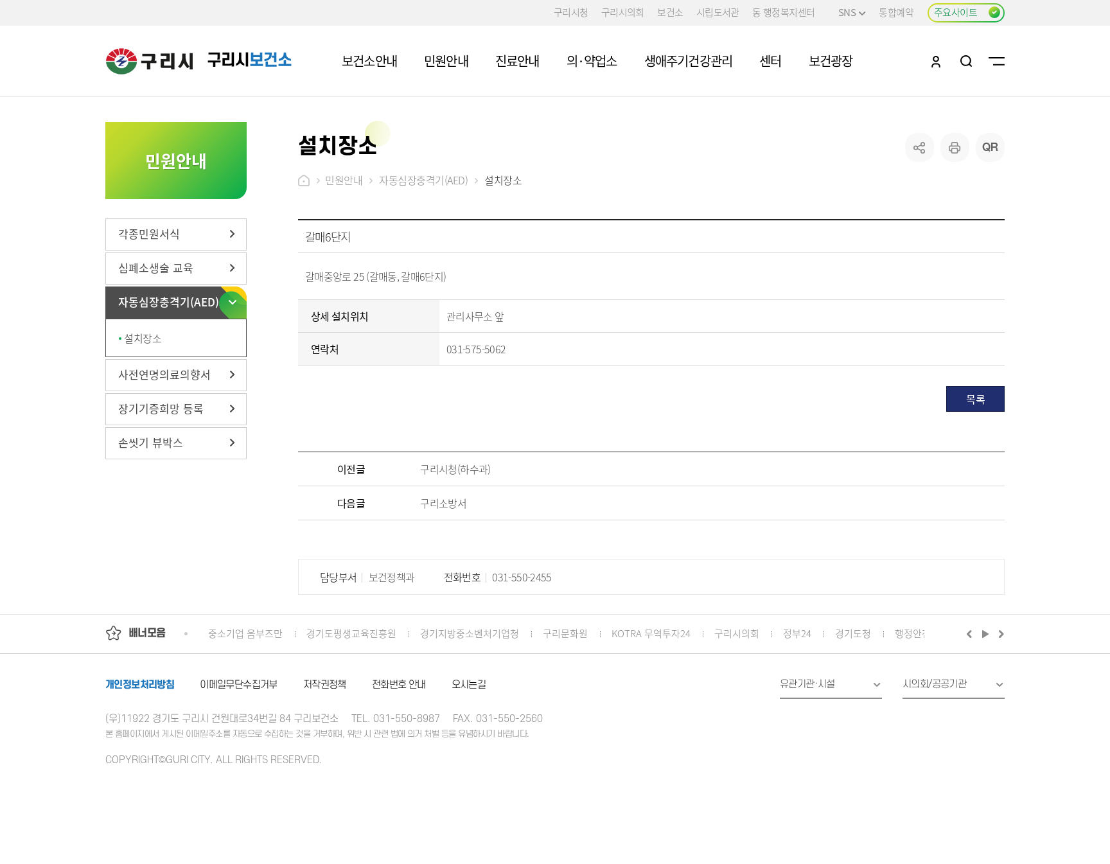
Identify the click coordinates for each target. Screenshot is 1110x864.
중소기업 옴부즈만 (245, 633)
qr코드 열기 (990, 147)
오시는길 (469, 685)
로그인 (936, 61)
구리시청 (571, 12)
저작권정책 (324, 685)
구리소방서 (443, 503)
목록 (975, 399)
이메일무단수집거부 (239, 685)
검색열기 (966, 61)
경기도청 (853, 633)
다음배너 (999, 633)
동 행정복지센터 (783, 12)
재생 (985, 633)
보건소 (670, 12)
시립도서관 (717, 12)
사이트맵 (997, 61)
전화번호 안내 (399, 685)
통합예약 (896, 12)
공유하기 (919, 147)
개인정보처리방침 (139, 685)
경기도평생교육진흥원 (351, 633)
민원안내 (343, 180)
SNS (847, 12)
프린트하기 (954, 147)
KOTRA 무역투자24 (651, 633)
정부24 (797, 633)
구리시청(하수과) (455, 469)
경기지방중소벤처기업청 (469, 633)
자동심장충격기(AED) (423, 180)
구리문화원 (565, 633)
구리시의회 (622, 12)
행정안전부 (917, 633)
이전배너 (972, 633)
